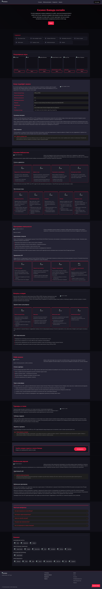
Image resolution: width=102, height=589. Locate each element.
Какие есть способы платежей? (21, 518)
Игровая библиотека (51, 38)
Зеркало (60, 2)
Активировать (80, 449)
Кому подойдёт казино (37, 38)
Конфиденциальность (77, 578)
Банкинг (63, 42)
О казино (40, 2)
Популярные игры (21, 38)
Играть (51, 23)
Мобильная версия (47, 2)
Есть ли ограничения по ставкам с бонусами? (24, 525)
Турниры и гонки (35, 42)
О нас (74, 574)
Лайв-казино (20, 42)
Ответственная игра (77, 580)
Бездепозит (55, 2)
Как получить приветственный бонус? (23, 514)
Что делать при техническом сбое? (22, 521)
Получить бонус (96, 585)
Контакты (75, 576)
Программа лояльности (66, 38)
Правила (75, 582)
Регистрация (97, 2)
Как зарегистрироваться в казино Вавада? (24, 510)
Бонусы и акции (79, 38)
